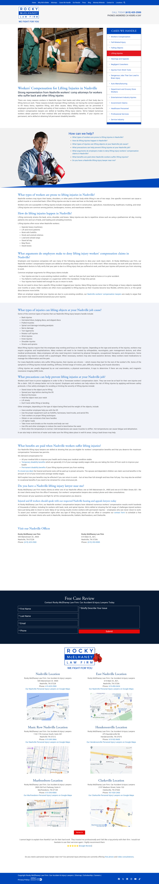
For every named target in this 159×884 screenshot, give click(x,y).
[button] (125, 2)
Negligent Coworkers (119, 64)
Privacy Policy (23, 880)
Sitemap (78, 875)
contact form (119, 512)
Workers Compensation (120, 37)
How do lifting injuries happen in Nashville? (89, 141)
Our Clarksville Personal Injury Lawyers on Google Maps (111, 795)
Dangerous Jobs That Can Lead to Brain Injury (125, 76)
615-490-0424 (114, 686)
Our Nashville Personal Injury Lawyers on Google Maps (47, 689)
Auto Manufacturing (119, 84)
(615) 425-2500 (133, 12)
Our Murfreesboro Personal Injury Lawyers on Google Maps (48, 795)
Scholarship (88, 875)
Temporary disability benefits (33, 462)
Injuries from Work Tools (121, 70)
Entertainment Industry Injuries (123, 97)
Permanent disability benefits (34, 467)
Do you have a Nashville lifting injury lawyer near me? (94, 160)
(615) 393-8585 (94, 542)
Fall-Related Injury (118, 42)
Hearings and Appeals (120, 59)
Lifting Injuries (117, 53)
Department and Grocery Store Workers (123, 90)
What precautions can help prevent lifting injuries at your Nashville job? (101, 147)
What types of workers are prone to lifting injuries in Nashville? (97, 137)
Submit (109, 631)
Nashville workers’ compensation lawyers (104, 294)
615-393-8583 (50, 793)
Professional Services (120, 114)
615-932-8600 (114, 739)
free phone (109, 857)
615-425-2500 (50, 686)
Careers (97, 875)
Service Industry (117, 119)
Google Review (85, 846)
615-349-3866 (50, 739)
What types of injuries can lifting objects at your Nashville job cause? (100, 144)
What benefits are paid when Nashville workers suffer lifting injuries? (100, 157)
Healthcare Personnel (120, 108)
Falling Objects (117, 48)
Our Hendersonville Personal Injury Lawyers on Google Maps (111, 742)
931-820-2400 (114, 793)
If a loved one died (25, 471)
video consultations (126, 857)
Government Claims (119, 103)
